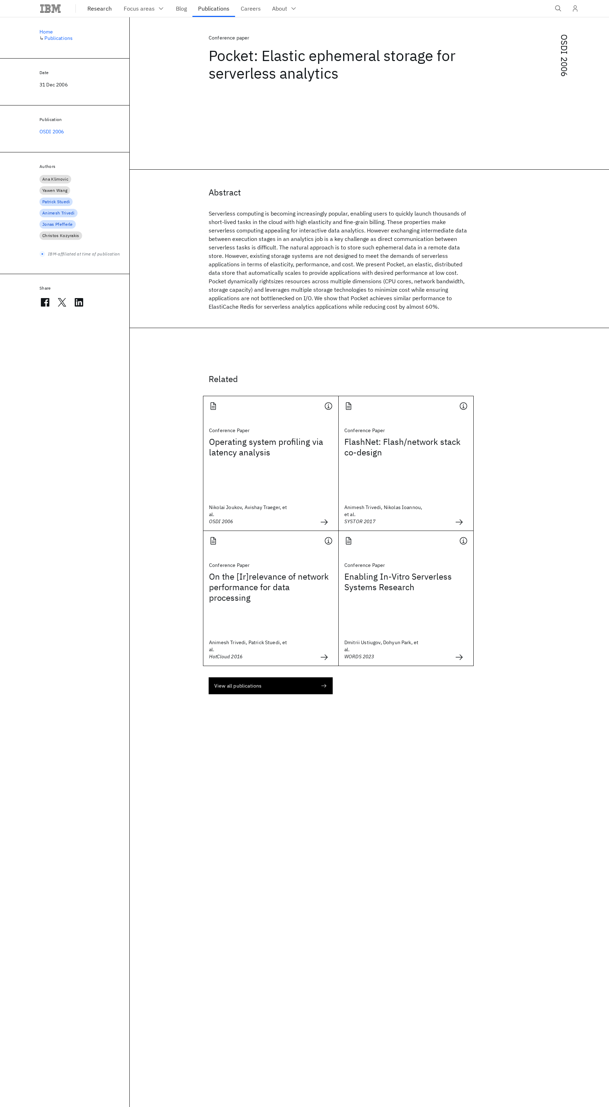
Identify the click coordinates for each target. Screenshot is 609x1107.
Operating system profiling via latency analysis (266, 447)
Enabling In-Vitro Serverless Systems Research (398, 581)
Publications (58, 38)
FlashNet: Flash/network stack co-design (402, 447)
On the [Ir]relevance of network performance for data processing (269, 587)
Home (46, 32)
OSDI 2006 (564, 55)
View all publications (238, 686)
